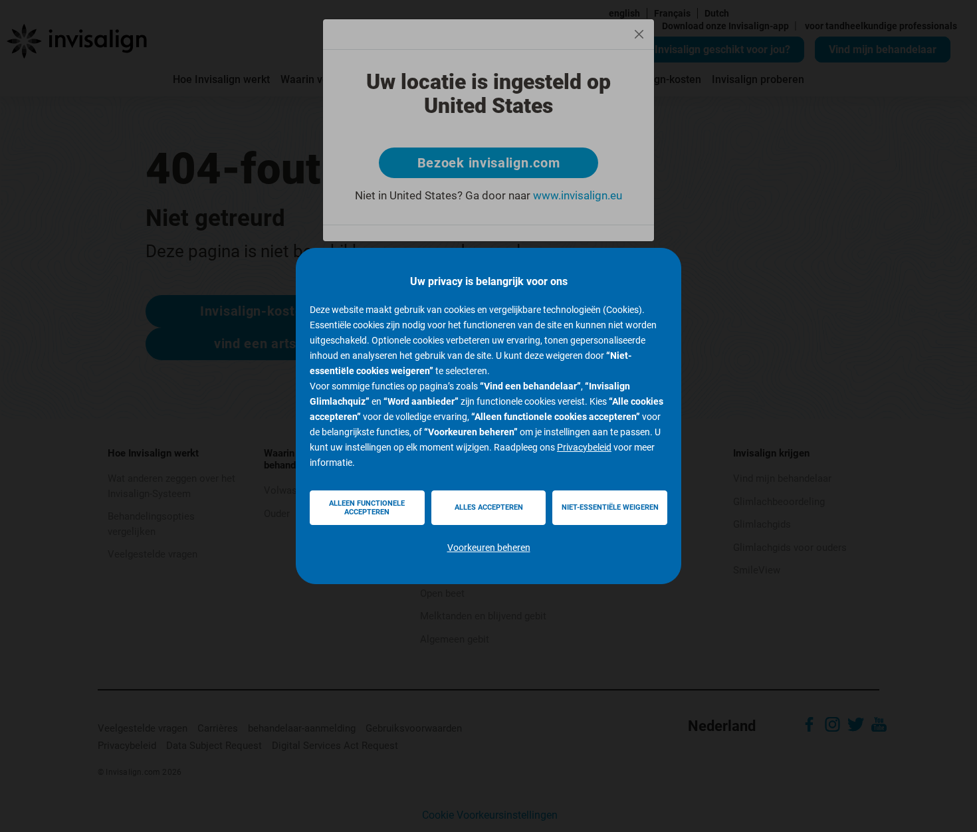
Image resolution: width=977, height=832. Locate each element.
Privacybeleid (584, 447)
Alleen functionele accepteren (367, 507)
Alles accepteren (489, 507)
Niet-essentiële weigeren (610, 507)
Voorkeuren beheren (488, 547)
